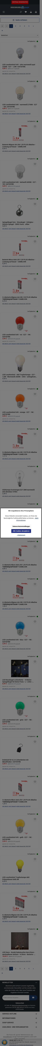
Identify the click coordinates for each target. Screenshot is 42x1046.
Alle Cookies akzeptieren (21, 531)
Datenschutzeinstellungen (21, 526)
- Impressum (21, 535)
